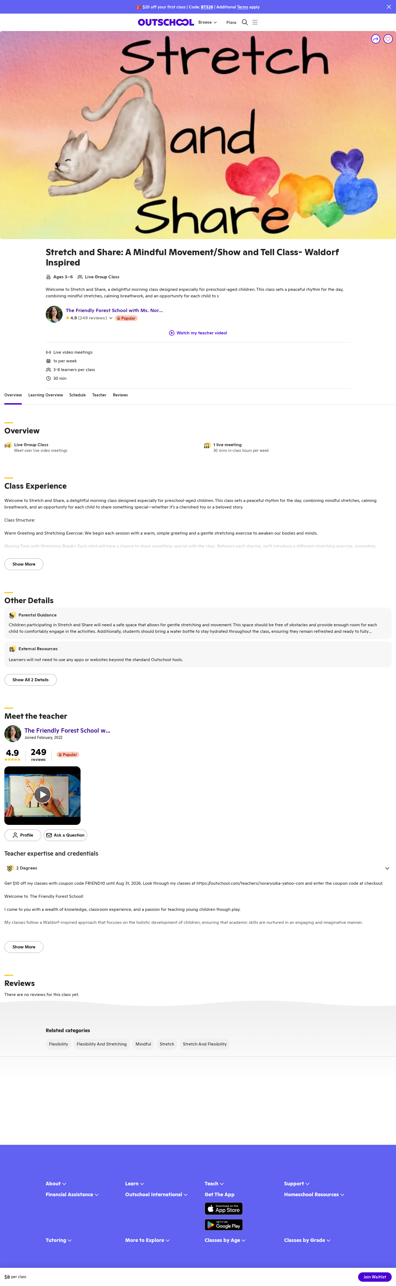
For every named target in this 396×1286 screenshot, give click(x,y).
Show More (24, 564)
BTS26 (207, 7)
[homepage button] (166, 22)
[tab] (13, 395)
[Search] (245, 22)
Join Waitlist (375, 1277)
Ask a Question (69, 835)
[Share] (375, 39)
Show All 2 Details (31, 680)
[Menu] (255, 22)
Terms (242, 7)
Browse (205, 22)
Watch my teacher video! (202, 333)
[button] (198, 868)
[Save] (388, 39)
